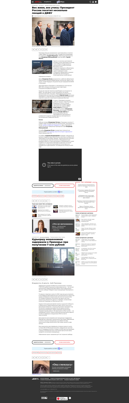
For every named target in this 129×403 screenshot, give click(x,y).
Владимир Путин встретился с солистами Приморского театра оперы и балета (66, 211)
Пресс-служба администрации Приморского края (58, 46)
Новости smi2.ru (36, 233)
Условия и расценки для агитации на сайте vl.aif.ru (51, 379)
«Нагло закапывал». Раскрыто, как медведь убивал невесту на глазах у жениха (88, 224)
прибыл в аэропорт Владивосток (51, 125)
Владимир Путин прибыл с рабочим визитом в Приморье (44, 210)
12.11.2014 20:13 (35, 5)
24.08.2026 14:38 (35, 237)
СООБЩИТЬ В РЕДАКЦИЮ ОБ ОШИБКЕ (71, 379)
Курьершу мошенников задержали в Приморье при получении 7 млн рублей (86, 202)
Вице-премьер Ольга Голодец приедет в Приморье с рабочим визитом (44, 215)
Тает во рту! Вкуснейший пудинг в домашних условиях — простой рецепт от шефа (88, 233)
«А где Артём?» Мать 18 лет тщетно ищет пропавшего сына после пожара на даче (88, 249)
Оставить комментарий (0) (64, 185)
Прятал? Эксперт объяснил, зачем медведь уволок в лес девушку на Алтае (88, 229)
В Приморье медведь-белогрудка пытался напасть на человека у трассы (86, 191)
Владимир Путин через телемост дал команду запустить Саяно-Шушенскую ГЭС (45, 206)
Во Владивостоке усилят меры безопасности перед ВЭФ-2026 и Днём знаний (86, 196)
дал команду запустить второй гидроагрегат (59, 131)
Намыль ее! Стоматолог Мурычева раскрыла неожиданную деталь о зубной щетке (88, 245)
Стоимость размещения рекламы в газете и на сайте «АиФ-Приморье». (65, 378)
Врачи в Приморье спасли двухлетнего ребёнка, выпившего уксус (86, 207)
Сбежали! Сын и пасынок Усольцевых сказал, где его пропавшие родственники (89, 254)
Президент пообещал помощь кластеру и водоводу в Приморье (66, 206)
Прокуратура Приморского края (39, 276)
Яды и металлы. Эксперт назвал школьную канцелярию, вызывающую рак (88, 220)
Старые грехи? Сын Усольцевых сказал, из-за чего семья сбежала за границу (88, 240)
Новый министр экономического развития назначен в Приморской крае (86, 186)
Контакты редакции (44, 378)
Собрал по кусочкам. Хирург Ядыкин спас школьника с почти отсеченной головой (89, 262)
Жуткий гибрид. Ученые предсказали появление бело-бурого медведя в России (89, 216)
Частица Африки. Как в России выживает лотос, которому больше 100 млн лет (88, 258)
